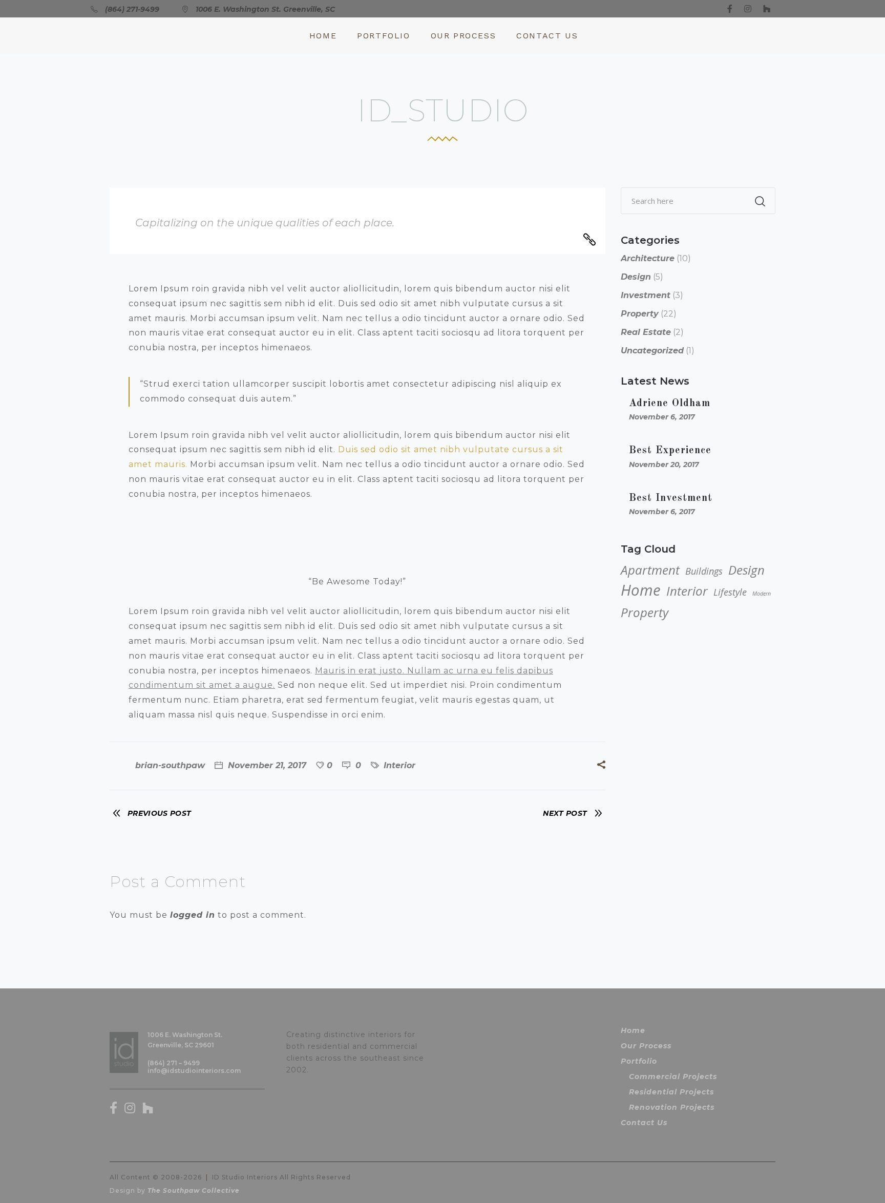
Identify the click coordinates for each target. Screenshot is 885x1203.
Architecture (648, 258)
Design (636, 277)
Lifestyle (730, 592)
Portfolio (639, 1061)
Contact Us (644, 1122)
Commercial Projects (673, 1076)
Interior (399, 765)
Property (640, 314)
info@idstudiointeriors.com (194, 1070)
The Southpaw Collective (194, 1190)
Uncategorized (652, 350)
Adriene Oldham (669, 403)
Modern (761, 593)
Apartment (650, 570)
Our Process (646, 1045)
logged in (192, 915)
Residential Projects (671, 1091)
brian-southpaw (170, 765)
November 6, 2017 (662, 416)
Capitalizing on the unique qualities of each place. (264, 223)
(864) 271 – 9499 (174, 1063)
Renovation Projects (671, 1107)
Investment (645, 295)
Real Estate (646, 332)
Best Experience (670, 451)
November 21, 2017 (265, 765)
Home (641, 590)
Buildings (704, 571)
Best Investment (670, 498)
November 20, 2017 (664, 464)
